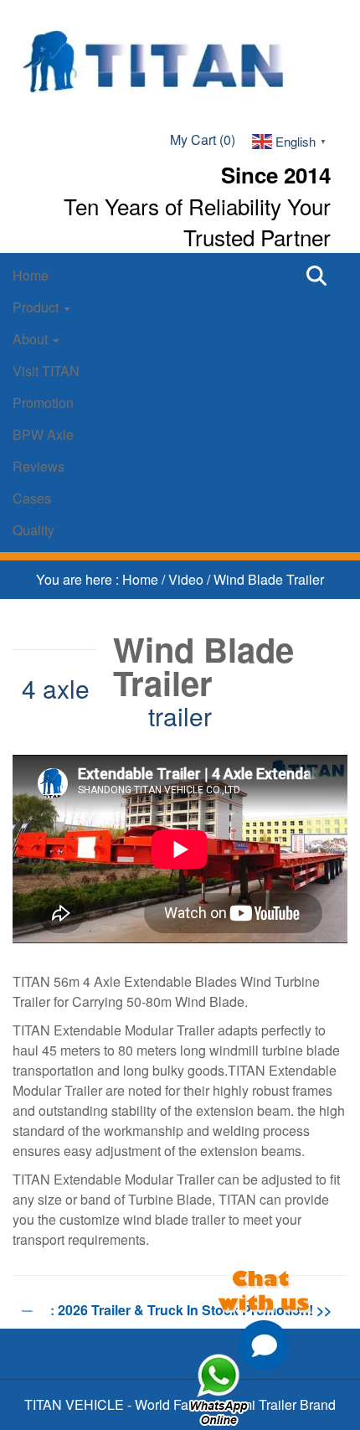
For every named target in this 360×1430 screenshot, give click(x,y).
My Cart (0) (202, 139)
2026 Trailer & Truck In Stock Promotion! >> (195, 1309)
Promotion (43, 402)
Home (31, 275)
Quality (33, 529)
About (32, 338)
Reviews (38, 466)
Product (37, 307)
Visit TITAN (46, 370)
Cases (32, 498)
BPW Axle (43, 434)
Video (187, 579)
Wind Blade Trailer (268, 579)
